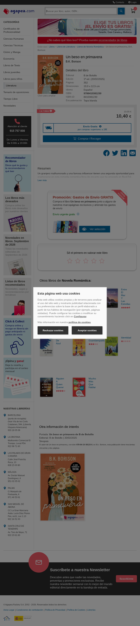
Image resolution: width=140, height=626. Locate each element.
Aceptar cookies (87, 330)
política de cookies (79, 322)
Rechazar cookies (53, 330)
